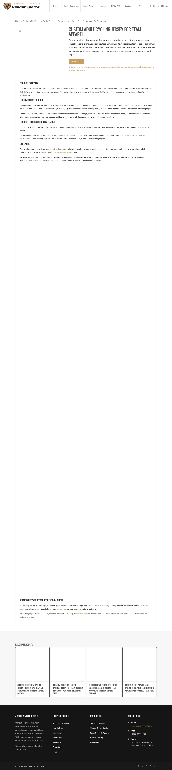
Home (17, 21)
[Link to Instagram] (154, 6)
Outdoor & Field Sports (31, 21)
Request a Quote (76, 61)
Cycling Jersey (63, 21)
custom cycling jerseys (63, 152)
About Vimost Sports (61, 723)
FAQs (55, 752)
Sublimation (57, 733)
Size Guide (57, 742)
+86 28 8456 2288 (138, 734)
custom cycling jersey (96, 67)
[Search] (140, 6)
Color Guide (57, 747)
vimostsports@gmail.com (141, 726)
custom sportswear (109, 67)
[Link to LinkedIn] (166, 6)
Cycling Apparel (49, 21)
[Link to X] (158, 6)
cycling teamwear (121, 67)
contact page (82, 614)
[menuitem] (55, 6)
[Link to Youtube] (162, 6)
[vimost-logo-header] (21, 6)
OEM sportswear (133, 67)
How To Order (58, 728)
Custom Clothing (96, 737)
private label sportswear (147, 67)
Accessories (94, 742)
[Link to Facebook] (150, 6)
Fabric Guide (57, 737)
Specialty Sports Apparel (99, 733)
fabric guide (61, 609)
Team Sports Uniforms (98, 723)
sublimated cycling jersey (77, 70)
